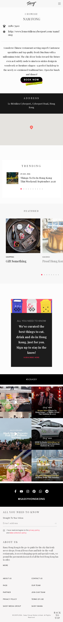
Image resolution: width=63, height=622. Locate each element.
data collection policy (18, 533)
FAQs (5, 585)
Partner (7, 592)
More (5, 565)
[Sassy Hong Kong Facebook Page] (15, 491)
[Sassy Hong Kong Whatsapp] (40, 492)
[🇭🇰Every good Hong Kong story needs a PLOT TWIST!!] (16, 402)
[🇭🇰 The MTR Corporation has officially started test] (47, 434)
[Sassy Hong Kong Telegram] (46, 492)
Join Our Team (38, 592)
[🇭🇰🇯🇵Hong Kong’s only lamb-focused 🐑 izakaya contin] (16, 465)
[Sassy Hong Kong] (31, 3)
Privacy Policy (10, 599)
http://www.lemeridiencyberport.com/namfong (33, 33)
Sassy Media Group (12, 606)
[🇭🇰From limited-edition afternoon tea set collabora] (47, 465)
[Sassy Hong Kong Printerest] (34, 492)
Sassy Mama (37, 606)
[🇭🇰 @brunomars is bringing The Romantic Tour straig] (47, 402)
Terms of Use (38, 599)
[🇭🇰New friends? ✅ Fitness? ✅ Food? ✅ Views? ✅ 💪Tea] (16, 434)
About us (7, 578)
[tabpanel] (31, 178)
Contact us (37, 578)
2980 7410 (14, 25)
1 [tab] (21, 188)
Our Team (36, 585)
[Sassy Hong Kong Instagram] (27, 492)
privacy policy (34, 530)
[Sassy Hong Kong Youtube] (21, 491)
